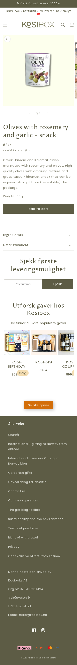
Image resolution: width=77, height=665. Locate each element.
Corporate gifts (20, 473)
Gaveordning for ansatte (27, 482)
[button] (5, 24)
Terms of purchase (23, 528)
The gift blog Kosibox (24, 510)
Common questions (23, 500)
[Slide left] (29, 113)
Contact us (17, 491)
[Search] (62, 24)
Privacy (13, 547)
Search (13, 435)
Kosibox (32, 658)
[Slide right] (47, 113)
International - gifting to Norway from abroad (37, 446)
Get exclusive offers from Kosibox (34, 556)
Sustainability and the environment (35, 519)
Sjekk (57, 284)
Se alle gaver (38, 405)
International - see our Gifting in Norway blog (33, 460)
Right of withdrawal (23, 537)
